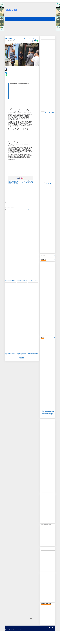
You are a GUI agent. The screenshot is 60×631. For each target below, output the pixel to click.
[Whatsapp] (37, 41)
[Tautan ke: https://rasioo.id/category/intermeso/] (54, 37)
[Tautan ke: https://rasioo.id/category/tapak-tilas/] (54, 337)
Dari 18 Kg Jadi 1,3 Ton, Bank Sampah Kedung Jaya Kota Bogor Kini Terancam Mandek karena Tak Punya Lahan (33, 280)
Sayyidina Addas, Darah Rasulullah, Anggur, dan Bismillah (48, 416)
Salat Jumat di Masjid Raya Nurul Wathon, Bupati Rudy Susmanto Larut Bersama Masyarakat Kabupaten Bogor (22, 280)
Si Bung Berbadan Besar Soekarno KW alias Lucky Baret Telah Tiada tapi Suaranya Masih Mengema (49, 112)
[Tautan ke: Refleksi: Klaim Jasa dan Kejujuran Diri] (48, 74)
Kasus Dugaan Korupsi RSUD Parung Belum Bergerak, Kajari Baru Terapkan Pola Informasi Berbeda (33, 354)
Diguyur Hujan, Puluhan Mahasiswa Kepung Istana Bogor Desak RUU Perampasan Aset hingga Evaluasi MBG (21, 354)
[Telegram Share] (36, 41)
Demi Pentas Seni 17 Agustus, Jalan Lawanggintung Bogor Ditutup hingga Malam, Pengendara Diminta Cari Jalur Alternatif (10, 280)
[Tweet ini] (34, 41)
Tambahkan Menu (8, 1)
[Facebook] (18, 178)
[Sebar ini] (32, 41)
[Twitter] (19, 178)
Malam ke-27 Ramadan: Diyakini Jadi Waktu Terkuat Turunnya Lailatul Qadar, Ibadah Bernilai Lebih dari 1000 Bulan (50, 183)
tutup (31, 618)
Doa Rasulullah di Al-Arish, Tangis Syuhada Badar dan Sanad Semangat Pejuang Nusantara (48, 414)
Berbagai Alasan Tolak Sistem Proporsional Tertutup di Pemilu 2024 (27, 181)
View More (22, 357)
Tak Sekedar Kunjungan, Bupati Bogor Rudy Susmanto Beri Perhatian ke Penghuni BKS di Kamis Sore (10, 354)
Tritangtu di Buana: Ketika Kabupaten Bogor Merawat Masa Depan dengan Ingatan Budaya (48, 411)
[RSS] (23, 178)
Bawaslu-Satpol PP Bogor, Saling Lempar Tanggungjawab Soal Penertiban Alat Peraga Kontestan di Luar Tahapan (13, 182)
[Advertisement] (38, 9)
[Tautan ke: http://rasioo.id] (54, 255)
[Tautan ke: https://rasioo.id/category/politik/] (54, 259)
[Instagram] (21, 178)
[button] (54, 1)
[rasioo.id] (11, 9)
